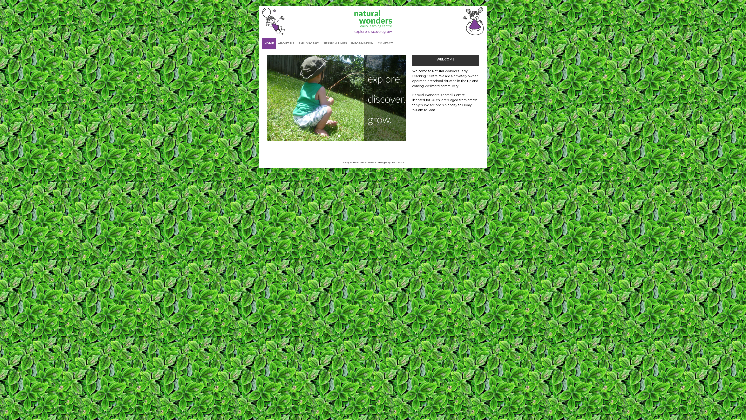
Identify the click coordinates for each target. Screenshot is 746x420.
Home (269, 43)
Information (362, 43)
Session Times (335, 43)
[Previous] (274, 97)
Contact (385, 43)
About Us (286, 43)
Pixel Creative (397, 162)
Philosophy (308, 43)
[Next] (398, 97)
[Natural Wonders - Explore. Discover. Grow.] (373, 21)
